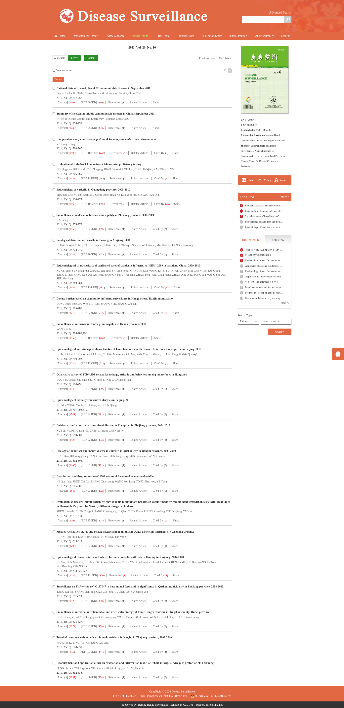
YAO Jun (188, 511)
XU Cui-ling (64, 270)
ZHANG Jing (80, 566)
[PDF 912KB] (89, 626)
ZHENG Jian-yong (115, 536)
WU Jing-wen (82, 668)
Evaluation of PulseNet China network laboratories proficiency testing (99, 164)
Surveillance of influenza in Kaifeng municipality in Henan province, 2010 (101, 324)
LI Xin (107, 379)
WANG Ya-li (64, 329)
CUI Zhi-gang (95, 169)
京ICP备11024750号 (177, 695)
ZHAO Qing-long (182, 274)
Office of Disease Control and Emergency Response (86, 118)
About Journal (263, 35)
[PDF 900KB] (89, 254)
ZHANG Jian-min (85, 591)
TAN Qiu (153, 194)
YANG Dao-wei (83, 274)
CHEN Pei (97, 536)
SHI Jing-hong (120, 270)
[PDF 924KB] (89, 439)
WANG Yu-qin (75, 405)
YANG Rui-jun (65, 591)
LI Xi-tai (96, 354)
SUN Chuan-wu (138, 456)
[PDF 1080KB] (89, 153)
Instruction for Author (85, 35)
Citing (267, 180)
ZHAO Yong (143, 274)
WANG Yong (64, 642)
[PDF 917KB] (89, 388)
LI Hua (169, 617)
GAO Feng (102, 562)
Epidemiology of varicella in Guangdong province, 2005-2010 (93, 189)
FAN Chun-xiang (161, 274)
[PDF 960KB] (89, 677)
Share (156, 102)
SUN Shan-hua (80, 270)
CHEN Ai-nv (116, 430)
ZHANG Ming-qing (114, 354)
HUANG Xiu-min (67, 536)
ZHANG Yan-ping (100, 270)
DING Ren (63, 456)
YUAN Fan (172, 270)
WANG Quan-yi (188, 354)
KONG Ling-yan (115, 668)
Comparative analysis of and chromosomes (107, 139)
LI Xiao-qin (124, 245)
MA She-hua (163, 245)
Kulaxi (78, 245)
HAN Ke (115, 194)
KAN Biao (159, 169)
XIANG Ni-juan (139, 270)
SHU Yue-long (65, 278)
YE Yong (161, 481)
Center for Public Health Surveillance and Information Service (92, 93)
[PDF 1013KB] (89, 337)
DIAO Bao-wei (112, 169)
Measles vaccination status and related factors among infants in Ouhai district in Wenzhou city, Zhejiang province (125, 531)
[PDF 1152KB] (89, 178)
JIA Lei (68, 354)
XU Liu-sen (142, 617)
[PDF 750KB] (89, 127)
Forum (58, 79)
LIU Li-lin (84, 536)
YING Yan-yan (80, 642)
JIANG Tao (109, 245)
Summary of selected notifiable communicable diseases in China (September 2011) (106, 113)
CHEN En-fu (135, 511)
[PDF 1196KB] (89, 363)
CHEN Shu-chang (78, 379)
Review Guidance (114, 35)
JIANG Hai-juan (93, 245)
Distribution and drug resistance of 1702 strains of (105, 476)
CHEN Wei (128, 562)
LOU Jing (127, 169)
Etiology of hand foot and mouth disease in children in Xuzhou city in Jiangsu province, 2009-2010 (116, 450)
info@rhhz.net (214, 704)
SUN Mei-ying (75, 562)
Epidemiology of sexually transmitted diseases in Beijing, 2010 (94, 400)
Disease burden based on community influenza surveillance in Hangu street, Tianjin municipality (115, 298)
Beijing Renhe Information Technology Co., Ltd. (166, 704)
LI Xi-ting (96, 379)
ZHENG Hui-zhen (78, 194)
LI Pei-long (128, 274)
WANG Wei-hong (125, 481)
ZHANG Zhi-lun (127, 303)
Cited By (159, 153)
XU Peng (98, 274)
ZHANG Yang (113, 274)
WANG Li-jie (156, 270)
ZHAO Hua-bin (135, 668)
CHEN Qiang (109, 405)
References (114, 102)
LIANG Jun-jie (65, 245)
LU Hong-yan (92, 405)
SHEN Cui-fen (81, 481)
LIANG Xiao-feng (154, 511)
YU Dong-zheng (66, 144)
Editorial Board (185, 35)
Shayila (136, 245)
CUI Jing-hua (64, 169)
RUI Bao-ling (64, 566)
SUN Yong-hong (118, 456)
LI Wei (171, 169)
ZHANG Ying (108, 303)
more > (284, 196)
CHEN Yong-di (84, 511)
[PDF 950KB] (89, 520)
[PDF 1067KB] (89, 203)
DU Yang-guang (79, 456)
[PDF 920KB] (89, 229)
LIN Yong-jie (128, 194)
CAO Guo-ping (104, 591)
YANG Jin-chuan (98, 456)
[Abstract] (62, 102)
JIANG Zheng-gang (105, 511)
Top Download (251, 239)
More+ (285, 303)
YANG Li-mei (65, 274)
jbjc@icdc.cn (154, 695)
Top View (278, 239)
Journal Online (140, 35)
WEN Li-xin (157, 617)
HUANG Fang (169, 354)
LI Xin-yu (154, 354)
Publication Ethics (211, 35)
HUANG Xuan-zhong (187, 617)
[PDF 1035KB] (88, 651)
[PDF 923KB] (89, 312)
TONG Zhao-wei (145, 481)
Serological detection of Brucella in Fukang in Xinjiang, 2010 (93, 240)
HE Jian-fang (64, 481)
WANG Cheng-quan (86, 617)
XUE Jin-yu (63, 430)
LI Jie (60, 354)
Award (283, 180)
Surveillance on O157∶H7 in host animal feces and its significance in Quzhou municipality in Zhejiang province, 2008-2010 (140, 586)
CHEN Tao (200, 270)
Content (91, 57)
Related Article (138, 102)
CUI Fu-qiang (174, 511)
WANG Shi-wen (216, 274)
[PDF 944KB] (89, 414)
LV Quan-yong (107, 617)
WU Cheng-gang (99, 194)
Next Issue (225, 58)
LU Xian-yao (122, 591)
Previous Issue (207, 58)
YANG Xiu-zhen (100, 642)
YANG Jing (214, 270)
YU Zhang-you (139, 591)
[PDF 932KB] (89, 490)
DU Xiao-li (79, 169)
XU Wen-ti (84, 303)
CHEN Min (186, 270)
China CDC (134, 93)
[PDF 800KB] (89, 102)
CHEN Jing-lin (177, 562)
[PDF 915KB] (89, 465)
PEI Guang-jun (79, 430)
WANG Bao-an (157, 456)
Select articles (64, 70)
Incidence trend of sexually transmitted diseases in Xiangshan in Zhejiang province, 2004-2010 (113, 425)
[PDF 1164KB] (89, 287)
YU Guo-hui (98, 668)
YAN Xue (142, 354)
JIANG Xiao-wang (182, 245)
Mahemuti (115, 562)
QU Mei (130, 354)
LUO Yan (62, 379)
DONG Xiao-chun (67, 303)
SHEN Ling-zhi (65, 511)
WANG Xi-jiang (207, 562)
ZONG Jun (200, 274)
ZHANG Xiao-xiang (102, 481)
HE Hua (191, 562)
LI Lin (95, 303)
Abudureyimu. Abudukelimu (152, 562)
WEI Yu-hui (148, 245)
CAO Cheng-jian (121, 379)
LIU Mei (90, 562)
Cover (74, 57)
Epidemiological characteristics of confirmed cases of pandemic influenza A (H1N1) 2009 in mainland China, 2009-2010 (128, 265)
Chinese (285, 35)
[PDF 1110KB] (89, 575)
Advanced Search (280, 12)
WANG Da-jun (125, 617)
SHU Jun (62, 194)
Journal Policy (237, 35)
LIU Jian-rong (82, 354)
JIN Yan (61, 562)
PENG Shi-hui (65, 668)
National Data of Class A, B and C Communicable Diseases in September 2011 (103, 88)
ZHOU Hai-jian (143, 169)
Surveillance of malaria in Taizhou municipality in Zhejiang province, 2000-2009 (105, 215)
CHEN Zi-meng (99, 430)
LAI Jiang (62, 220)
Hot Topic (163, 35)
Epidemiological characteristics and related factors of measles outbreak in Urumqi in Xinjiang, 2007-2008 (120, 557)
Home (62, 35)
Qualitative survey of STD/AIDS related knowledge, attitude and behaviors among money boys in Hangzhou (122, 374)
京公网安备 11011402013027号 (213, 695)
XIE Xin (142, 194)
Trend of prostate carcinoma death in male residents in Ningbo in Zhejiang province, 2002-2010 (114, 637)
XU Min (61, 405)
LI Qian (122, 511)
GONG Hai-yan (65, 617)
